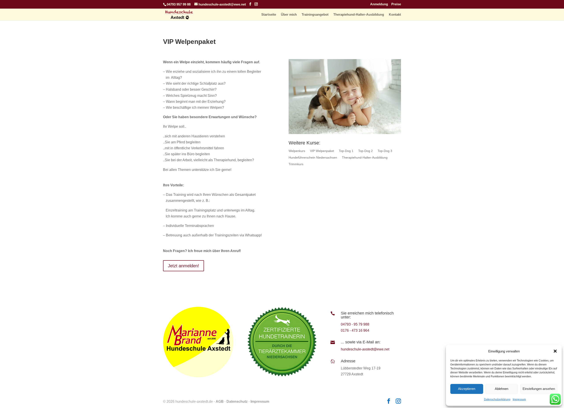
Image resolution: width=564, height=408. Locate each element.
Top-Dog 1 (346, 151)
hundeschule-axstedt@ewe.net (365, 349)
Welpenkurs (297, 151)
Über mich (289, 14)
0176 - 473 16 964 (355, 330)
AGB (220, 401)
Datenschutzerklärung (497, 399)
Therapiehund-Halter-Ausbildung (358, 14)
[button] (555, 351)
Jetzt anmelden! (183, 265)
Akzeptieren (466, 389)
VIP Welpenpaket (322, 151)
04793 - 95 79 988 (355, 324)
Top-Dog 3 (385, 151)
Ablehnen (501, 389)
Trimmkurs (296, 164)
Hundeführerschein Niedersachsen (313, 157)
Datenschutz (237, 401)
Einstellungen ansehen (539, 389)
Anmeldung (379, 4)
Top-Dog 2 (365, 151)
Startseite (268, 14)
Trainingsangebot (315, 14)
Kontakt (395, 14)
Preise (396, 4)
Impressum (519, 399)
